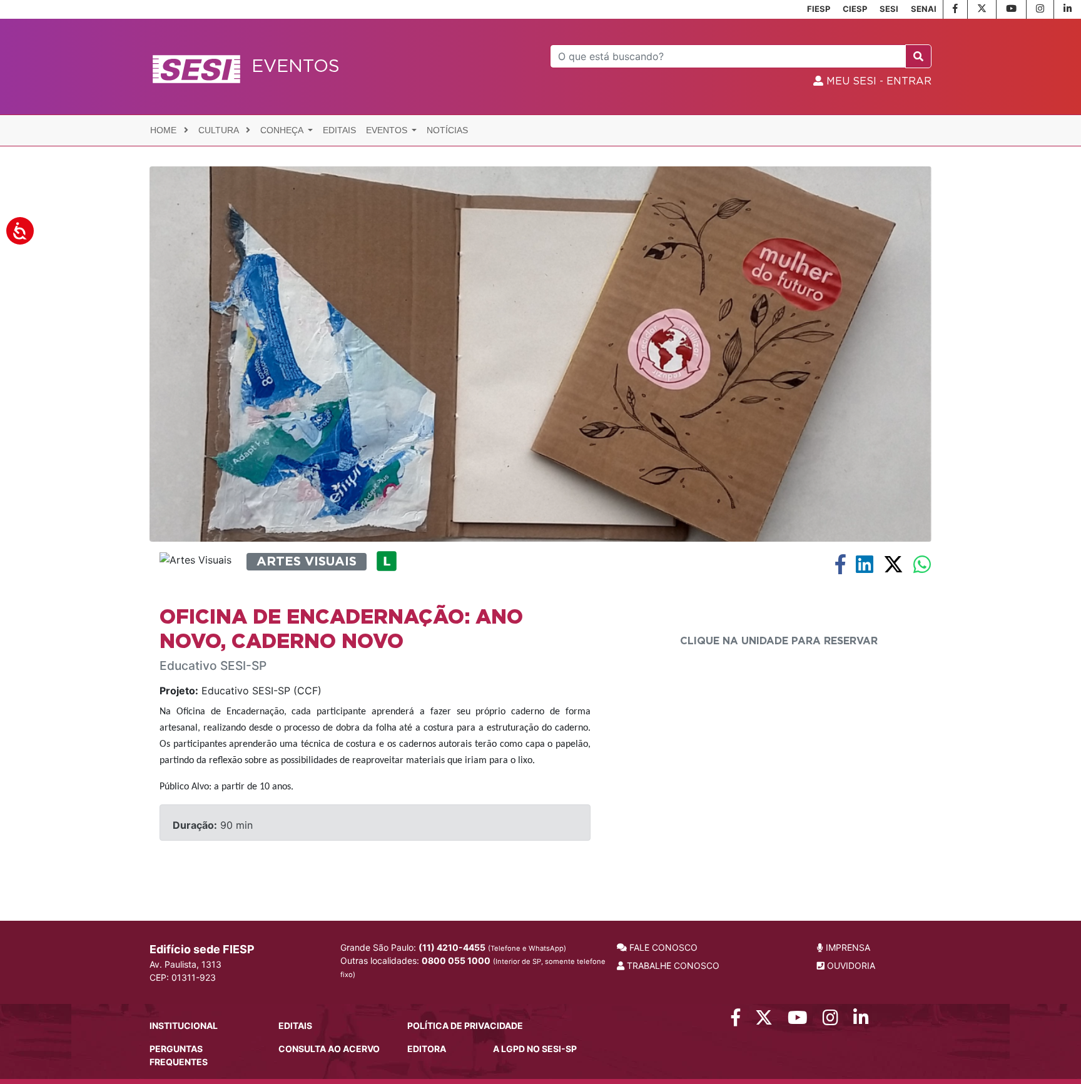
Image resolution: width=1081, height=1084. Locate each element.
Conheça (282, 130)
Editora (426, 1048)
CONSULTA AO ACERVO (329, 1048)
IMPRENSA (846, 947)
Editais (339, 130)
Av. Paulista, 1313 (185, 964)
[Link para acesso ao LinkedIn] (861, 1020)
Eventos (388, 130)
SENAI (923, 9)
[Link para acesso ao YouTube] (798, 1020)
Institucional (184, 1025)
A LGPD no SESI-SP (535, 1048)
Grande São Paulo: (453, 947)
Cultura (219, 130)
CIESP (855, 9)
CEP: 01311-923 (183, 977)
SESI (889, 9)
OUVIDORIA (850, 965)
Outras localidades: (473, 967)
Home (164, 130)
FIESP (818, 9)
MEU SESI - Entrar (877, 81)
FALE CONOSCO (662, 947)
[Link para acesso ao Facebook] (735, 1020)
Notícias (447, 130)
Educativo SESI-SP (213, 666)
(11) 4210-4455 (452, 947)
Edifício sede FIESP (202, 949)
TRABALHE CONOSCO (671, 965)
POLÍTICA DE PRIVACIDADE (465, 1025)
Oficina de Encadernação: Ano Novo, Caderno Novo (341, 629)
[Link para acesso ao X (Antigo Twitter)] (764, 1020)
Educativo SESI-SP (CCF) (241, 690)
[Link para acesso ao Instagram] (830, 1020)
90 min (213, 825)
